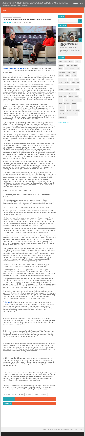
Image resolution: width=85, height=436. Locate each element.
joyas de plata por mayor (63, 122)
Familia (60, 100)
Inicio (4, 10)
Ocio (72, 89)
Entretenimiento (62, 79)
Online (60, 82)
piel (78, 82)
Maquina (67, 100)
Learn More (75, 3)
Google (29, 394)
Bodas (60, 96)
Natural (76, 79)
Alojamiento (69, 86)
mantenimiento (62, 93)
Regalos (77, 89)
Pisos (60, 103)
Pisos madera (67, 103)
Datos (74, 72)
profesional (61, 65)
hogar (65, 61)
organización (76, 110)
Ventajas (67, 75)
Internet (61, 89)
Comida (72, 68)
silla (60, 113)
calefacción (61, 110)
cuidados (69, 110)
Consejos (69, 72)
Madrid (60, 68)
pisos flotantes (62, 117)
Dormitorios (66, 113)
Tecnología (66, 82)
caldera (73, 82)
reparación (61, 86)
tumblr (36, 394)
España (77, 68)
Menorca (67, 89)
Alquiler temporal (72, 93)
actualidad (74, 107)
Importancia (62, 72)
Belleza (66, 68)
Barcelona (71, 61)
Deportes (76, 86)
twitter (22, 394)
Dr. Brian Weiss (7, 16)
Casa (68, 65)
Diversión (71, 96)
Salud (60, 61)
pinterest (44, 394)
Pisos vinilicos (74, 113)
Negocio (73, 100)
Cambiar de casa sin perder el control (69, 44)
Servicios (61, 75)
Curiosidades (74, 65)
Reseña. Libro (17, 16)
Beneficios (74, 75)
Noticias (79, 100)
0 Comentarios (27, 22)
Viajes (68, 107)
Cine (65, 96)
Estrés (76, 96)
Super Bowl (61, 107)
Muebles (70, 79)
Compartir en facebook (11, 394)
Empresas (78, 61)
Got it (82, 3)
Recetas (74, 103)
